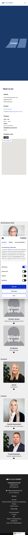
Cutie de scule (14, 506)
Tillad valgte (14, 291)
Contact (14, 514)
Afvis (14, 295)
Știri (14, 516)
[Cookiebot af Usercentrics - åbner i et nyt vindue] (20, 238)
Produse (14, 504)
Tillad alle (14, 286)
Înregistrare (14, 521)
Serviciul (14, 500)
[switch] (24, 271)
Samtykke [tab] (4, 242)
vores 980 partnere (10, 249)
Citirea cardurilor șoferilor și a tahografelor (14, 502)
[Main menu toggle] (25, 2)
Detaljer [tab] (11, 242)
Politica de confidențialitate (14, 523)
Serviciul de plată (14, 512)
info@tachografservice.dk (15, 111)
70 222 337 (9, 109)
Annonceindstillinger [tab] (20, 242)
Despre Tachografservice (14, 519)
